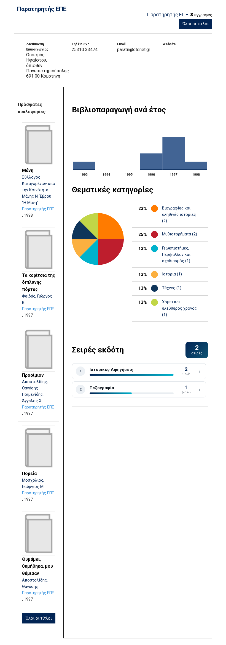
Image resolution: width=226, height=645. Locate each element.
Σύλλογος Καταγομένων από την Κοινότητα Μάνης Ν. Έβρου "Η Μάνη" (38, 190)
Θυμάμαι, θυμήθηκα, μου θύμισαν (37, 566)
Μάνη (27, 170)
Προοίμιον (33, 375)
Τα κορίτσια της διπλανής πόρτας (38, 282)
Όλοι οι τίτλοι (195, 24)
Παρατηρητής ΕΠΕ (38, 209)
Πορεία (29, 473)
